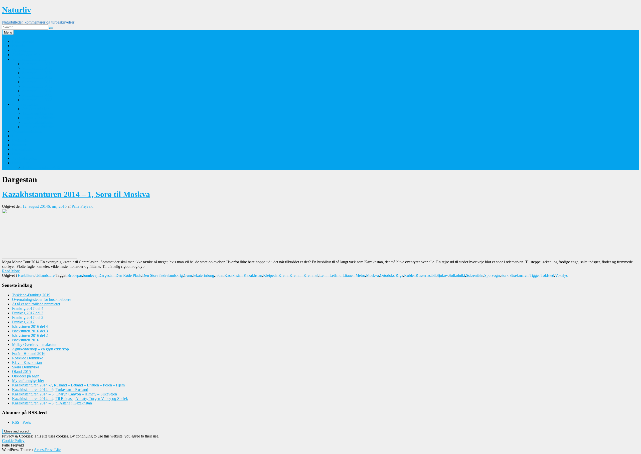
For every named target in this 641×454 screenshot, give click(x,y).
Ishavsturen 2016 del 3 (30, 331)
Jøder (219, 275)
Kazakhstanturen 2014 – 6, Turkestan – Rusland (50, 389)
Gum (188, 275)
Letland (336, 275)
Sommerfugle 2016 (37, 64)
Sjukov (442, 275)
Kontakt (18, 46)
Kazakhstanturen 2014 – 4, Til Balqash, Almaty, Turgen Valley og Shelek (70, 398)
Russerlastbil (426, 275)
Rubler (409, 275)
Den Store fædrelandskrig (162, 275)
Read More (11, 271)
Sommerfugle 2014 (37, 73)
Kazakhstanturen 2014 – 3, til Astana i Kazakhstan (52, 403)
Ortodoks (387, 275)
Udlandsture (45, 275)
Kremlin (295, 275)
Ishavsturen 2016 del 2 (30, 335)
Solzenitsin (474, 275)
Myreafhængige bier (28, 380)
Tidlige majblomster (37, 113)
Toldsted (547, 275)
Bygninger (20, 140)
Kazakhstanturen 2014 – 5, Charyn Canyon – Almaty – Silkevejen (64, 394)
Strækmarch (519, 275)
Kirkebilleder (22, 149)
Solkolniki (457, 275)
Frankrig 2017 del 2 (27, 317)
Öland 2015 (21, 371)
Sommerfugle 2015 (37, 68)
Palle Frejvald (23, 41)
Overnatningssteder (27, 131)
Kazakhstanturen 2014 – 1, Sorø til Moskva (76, 194)
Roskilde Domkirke (27, 358)
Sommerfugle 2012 (37, 82)
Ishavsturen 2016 (25, 340)
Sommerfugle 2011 (37, 86)
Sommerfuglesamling (29, 59)
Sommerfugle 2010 (37, 91)
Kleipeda (270, 275)
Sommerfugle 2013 (37, 77)
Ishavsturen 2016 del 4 (30, 326)
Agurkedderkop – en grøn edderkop (40, 349)
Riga (399, 275)
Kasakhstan (233, 275)
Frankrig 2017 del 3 (27, 313)
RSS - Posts (21, 422)
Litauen (349, 275)
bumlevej (90, 275)
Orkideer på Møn (35, 109)
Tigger (535, 275)
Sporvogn (492, 275)
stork (505, 275)
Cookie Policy (13, 440)
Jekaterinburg (203, 275)
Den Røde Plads (128, 275)
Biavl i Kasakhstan (27, 362)
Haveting (19, 154)
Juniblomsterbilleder (38, 127)
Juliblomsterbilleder (37, 122)
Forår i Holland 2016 (28, 353)
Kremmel (310, 275)
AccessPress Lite (47, 449)
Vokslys (561, 275)
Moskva (372, 275)
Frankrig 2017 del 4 (27, 308)
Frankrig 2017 (23, 322)
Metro (360, 275)
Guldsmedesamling (27, 55)
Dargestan (106, 275)
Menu (8, 32)
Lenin (324, 275)
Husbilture (20, 163)
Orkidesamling (23, 50)
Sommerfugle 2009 (37, 95)
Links (16, 136)
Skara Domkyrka (25, 367)
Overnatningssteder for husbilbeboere (41, 299)
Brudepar (74, 275)
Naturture (19, 145)
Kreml (283, 275)
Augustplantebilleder (38, 118)
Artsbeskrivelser (25, 158)
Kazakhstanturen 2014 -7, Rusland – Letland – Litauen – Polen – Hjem (68, 385)
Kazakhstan (253, 275)
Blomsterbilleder (25, 104)
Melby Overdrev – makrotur (34, 344)
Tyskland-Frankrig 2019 (41, 167)
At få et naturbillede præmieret (36, 304)
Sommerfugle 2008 (37, 100)
